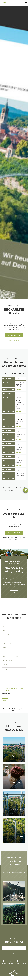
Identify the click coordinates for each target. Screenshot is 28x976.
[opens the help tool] (25, 490)
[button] (26, 3)
